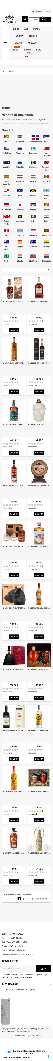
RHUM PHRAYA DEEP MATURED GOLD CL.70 (14, 363)
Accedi (34, 20)
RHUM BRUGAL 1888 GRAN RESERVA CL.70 (14, 853)
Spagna (20, 247)
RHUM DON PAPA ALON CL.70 (14, 424)
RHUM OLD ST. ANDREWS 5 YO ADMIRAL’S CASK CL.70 (39, 486)
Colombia (20, 167)
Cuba (46, 141)
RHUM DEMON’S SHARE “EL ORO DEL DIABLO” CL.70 (39, 547)
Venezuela (20, 153)
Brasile (7, 261)
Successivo (42, 899)
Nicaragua (20, 181)
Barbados (33, 167)
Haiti (20, 195)
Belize (33, 221)
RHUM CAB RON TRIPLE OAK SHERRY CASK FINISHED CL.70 (39, 424)
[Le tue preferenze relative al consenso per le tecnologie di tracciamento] (48, 1056)
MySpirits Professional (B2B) (20, 989)
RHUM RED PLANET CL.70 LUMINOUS (39, 669)
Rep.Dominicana (35, 141)
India (46, 221)
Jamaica (33, 195)
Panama (6, 195)
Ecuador (46, 247)
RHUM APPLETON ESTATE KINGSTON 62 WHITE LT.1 (39, 731)
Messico (46, 181)
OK (45, 968)
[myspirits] (9, 19)
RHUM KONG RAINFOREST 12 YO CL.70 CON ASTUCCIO (14, 608)
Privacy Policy (20, 1036)
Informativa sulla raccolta (16, 1057)
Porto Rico (6, 153)
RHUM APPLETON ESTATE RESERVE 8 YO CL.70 (39, 302)
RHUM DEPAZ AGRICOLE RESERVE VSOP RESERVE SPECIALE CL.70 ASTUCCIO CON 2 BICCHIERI (14, 547)
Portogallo (46, 235)
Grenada (46, 210)
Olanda (20, 261)
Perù (7, 235)
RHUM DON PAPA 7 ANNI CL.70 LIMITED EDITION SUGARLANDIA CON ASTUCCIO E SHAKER (39, 792)
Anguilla (6, 167)
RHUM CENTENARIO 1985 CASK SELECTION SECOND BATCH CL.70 (14, 486)
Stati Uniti (33, 261)
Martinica (20, 141)
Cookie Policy (34, 1036)
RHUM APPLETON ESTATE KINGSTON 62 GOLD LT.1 (14, 792)
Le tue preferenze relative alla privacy (29, 1052)
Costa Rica (6, 210)
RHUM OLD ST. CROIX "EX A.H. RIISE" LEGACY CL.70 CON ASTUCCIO (39, 363)
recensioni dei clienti (3, 1013)
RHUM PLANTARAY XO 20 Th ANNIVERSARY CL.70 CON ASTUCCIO (14, 302)
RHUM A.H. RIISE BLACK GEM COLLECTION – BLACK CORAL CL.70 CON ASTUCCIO (14, 669)
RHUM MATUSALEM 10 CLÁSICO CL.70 (39, 608)
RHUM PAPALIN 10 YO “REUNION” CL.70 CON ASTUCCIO (14, 731)
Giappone (20, 210)
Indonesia (33, 235)
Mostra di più (9, 130)
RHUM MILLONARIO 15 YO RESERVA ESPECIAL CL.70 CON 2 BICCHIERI (39, 853)
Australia (33, 247)
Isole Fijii (20, 235)
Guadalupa (19, 221)
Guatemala (33, 153)
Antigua (33, 210)
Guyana (7, 141)
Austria (33, 181)
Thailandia (46, 261)
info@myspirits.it (15, 946)
